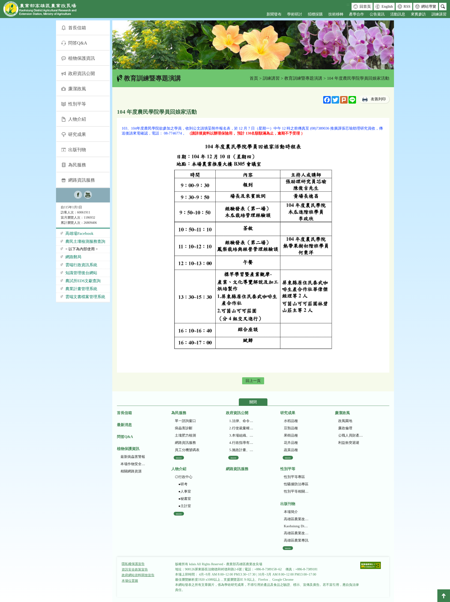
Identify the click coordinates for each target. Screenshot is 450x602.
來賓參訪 (418, 14)
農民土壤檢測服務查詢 (85, 241)
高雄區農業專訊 (296, 540)
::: (348, 4)
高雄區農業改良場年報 (296, 533)
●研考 (181, 484)
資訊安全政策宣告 (135, 569)
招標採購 (315, 14)
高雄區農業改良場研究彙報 (296, 519)
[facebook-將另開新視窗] (78, 195)
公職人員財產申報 (350, 435)
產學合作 (356, 14)
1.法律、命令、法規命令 (241, 421)
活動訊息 (397, 14)
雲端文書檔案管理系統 (85, 297)
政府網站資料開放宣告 (138, 575)
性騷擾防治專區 (296, 484)
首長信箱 (77, 27)
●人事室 (183, 491)
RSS (407, 6)
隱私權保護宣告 (133, 564)
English (387, 6)
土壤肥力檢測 (185, 435)
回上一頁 (253, 381)
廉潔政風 (77, 88)
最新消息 (124, 425)
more (179, 457)
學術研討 (294, 14)
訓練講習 (438, 14)
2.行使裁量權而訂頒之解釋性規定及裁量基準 (241, 428)
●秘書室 (183, 499)
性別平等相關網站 (296, 491)
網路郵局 (73, 257)
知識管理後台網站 (81, 273)
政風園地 (345, 421)
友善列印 (378, 99)
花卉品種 (291, 443)
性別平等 (77, 103)
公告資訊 (377, 14)
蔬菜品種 (291, 450)
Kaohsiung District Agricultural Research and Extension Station (296, 526)
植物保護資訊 (81, 58)
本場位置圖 (130, 581)
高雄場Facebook (79, 233)
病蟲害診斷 (183, 428)
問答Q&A (77, 43)
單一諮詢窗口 (185, 421)
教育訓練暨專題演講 (303, 78)
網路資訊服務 (81, 180)
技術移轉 (335, 14)
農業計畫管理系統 (81, 289)
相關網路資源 (131, 471)
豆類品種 (291, 428)
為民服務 (77, 164)
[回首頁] (43, 10)
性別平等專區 (294, 477)
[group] (253, 44)
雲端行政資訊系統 (81, 265)
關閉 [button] (253, 402)
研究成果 (77, 134)
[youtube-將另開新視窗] (88, 195)
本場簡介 (291, 512)
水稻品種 (291, 421)
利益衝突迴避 (348, 443)
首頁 (254, 78)
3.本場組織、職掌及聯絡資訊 (241, 435)
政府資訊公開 (81, 73)
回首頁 (365, 6)
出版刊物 (77, 149)
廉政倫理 (345, 428)
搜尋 (442, 6)
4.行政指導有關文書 (241, 443)
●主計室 (183, 506)
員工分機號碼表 (187, 450)
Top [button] (443, 595)
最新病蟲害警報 (132, 457)
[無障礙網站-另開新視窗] (370, 566)
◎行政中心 (183, 477)
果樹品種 (291, 435)
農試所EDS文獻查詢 (83, 281)
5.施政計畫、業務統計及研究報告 (241, 450)
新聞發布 (273, 14)
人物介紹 (77, 119)
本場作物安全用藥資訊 (132, 464)
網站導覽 (428, 6)
